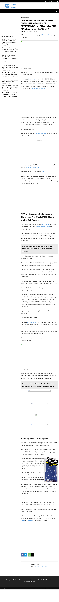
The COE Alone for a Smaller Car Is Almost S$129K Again (10, 80)
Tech (41, 11)
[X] (55, 1)
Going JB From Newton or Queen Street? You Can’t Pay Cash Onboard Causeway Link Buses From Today (10, 42)
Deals (13, 11)
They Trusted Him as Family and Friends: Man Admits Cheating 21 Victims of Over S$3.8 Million (10, 49)
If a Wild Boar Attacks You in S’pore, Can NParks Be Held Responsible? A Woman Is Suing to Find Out (10, 66)
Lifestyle (8, 11)
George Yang (25, 31)
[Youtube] (57, 1)
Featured (50, 11)
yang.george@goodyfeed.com (40, 566)
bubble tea (30, 520)
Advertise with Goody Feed (32, 588)
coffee (23, 520)
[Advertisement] (39, 105)
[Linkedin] (49, 1)
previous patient (32, 322)
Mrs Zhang (45, 224)
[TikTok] (53, 1)
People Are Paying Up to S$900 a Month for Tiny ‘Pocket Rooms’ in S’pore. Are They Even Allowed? (10, 87)
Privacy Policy (51, 588)
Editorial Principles (43, 588)
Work (45, 11)
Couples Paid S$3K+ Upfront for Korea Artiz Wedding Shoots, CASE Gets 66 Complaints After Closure (10, 58)
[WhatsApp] (29, 554)
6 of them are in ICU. (32, 167)
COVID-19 (23, 17)
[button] (56, 11)
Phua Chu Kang (47, 35)
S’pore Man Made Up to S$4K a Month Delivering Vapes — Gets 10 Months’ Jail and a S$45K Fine (10, 74)
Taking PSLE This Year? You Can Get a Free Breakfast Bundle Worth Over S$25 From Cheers (10, 94)
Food (17, 11)
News (3, 11)
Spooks (37, 11)
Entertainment (24, 11)
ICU (42, 171)
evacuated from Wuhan (42, 226)
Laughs (31, 11)
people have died (41, 133)
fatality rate (31, 79)
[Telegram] (51, 1)
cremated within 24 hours (38, 88)
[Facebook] (45, 1)
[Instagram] (47, 1)
